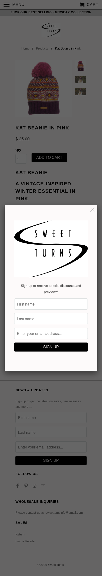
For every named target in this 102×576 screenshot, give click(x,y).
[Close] (92, 210)
